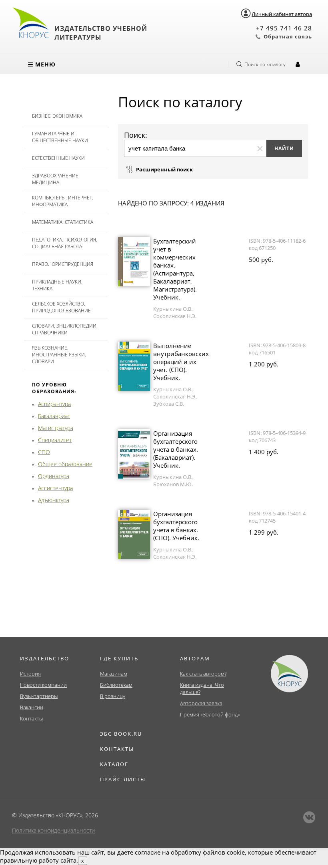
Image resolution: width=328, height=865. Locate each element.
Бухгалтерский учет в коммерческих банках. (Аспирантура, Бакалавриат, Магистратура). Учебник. (175, 269)
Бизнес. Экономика (57, 116)
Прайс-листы (123, 779)
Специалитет (55, 440)
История (30, 673)
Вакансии (31, 707)
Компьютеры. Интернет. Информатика (62, 201)
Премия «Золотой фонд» (210, 714)
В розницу (112, 696)
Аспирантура (54, 404)
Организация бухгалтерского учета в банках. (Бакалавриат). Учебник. (175, 449)
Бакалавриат (54, 416)
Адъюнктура (53, 500)
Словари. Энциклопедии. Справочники (65, 329)
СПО (44, 452)
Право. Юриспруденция (62, 264)
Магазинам (113, 673)
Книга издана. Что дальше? (202, 688)
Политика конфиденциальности (53, 830)
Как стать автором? (203, 673)
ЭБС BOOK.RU (121, 733)
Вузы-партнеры (39, 696)
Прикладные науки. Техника (57, 285)
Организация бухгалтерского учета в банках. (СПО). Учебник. (176, 526)
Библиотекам (116, 684)
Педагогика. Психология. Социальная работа (64, 243)
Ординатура (53, 476)
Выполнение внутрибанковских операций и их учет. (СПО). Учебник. (181, 362)
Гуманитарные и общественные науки (60, 137)
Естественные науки (58, 158)
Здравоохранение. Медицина (56, 179)
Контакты (31, 718)
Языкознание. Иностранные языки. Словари (59, 354)
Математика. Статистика (62, 222)
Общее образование (65, 464)
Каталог (114, 764)
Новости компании (43, 684)
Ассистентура (55, 488)
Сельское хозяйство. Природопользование (61, 307)
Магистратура (55, 428)
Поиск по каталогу (265, 64)
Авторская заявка (201, 703)
